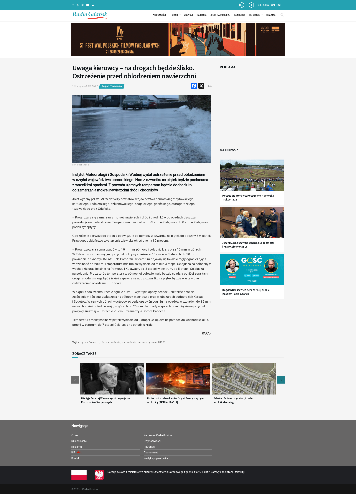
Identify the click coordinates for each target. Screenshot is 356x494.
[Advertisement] (250, 107)
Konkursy (239, 15)
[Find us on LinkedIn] (93, 5)
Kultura (201, 15)
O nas (74, 435)
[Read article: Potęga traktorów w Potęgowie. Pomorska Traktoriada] (252, 177)
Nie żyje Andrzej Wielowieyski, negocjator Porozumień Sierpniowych (105, 400)
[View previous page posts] (75, 380)
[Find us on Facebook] (73, 5)
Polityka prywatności (156, 458)
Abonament (151, 452)
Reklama (270, 15)
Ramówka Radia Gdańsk (158, 435)
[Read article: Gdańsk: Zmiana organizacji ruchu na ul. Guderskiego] (244, 381)
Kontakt (75, 458)
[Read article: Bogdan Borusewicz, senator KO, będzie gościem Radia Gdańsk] (252, 272)
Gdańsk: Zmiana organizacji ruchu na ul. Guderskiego (233, 400)
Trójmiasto (116, 86)
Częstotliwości (152, 441)
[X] (201, 86)
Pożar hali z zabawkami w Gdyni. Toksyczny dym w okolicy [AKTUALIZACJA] (175, 400)
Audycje (188, 15)
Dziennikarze (79, 441)
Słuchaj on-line (269, 5)
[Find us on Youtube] (87, 5)
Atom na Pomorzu (220, 15)
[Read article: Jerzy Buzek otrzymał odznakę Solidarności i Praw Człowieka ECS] (252, 225)
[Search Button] (282, 14)
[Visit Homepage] (89, 14)
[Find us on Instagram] (83, 5)
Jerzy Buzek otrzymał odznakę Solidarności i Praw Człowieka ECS (248, 244)
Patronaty (149, 446)
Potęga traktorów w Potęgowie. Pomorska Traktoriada (248, 197)
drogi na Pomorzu (88, 342)
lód (103, 342)
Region (105, 86)
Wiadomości (159, 15)
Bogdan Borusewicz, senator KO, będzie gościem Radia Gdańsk (246, 292)
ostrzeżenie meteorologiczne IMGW (143, 342)
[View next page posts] (281, 380)
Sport (175, 15)
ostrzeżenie (113, 342)
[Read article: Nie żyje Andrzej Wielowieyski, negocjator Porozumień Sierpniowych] (112, 381)
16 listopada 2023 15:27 (85, 86)
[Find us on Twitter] (77, 5)
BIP (73, 452)
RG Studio (254, 15)
